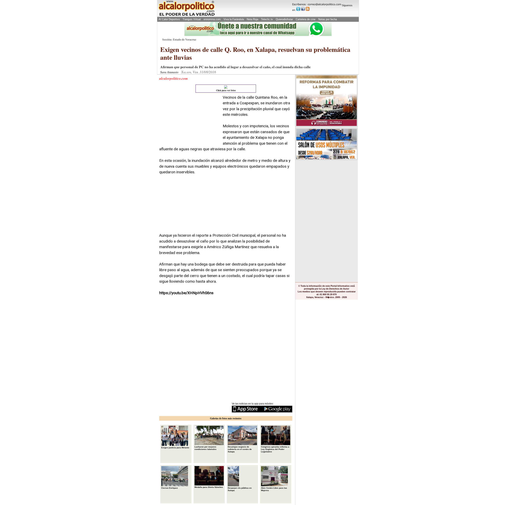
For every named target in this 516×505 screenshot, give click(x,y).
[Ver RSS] (308, 9)
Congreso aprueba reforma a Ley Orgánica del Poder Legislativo (275, 449)
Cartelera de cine (305, 19)
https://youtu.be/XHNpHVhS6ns (186, 293)
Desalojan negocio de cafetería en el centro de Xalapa (240, 449)
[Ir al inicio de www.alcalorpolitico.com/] (186, 15)
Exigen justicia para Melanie (175, 447)
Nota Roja (252, 19)
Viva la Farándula (234, 19)
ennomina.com (212, 19)
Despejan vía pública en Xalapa (240, 489)
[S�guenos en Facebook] (303, 9)
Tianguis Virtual (192, 19)
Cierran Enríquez (169, 488)
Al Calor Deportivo (169, 19)
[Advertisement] (189, 120)
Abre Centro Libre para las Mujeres (274, 489)
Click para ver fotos (226, 90)
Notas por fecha (327, 19)
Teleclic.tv (267, 19)
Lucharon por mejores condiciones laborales (205, 448)
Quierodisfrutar (284, 19)
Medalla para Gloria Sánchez (209, 487)
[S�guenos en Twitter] (298, 9)
